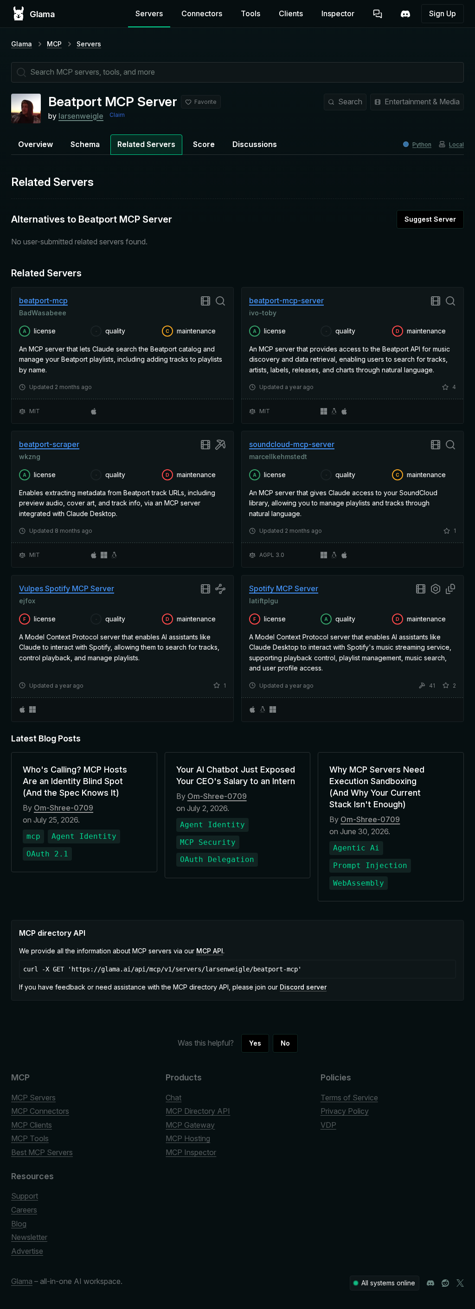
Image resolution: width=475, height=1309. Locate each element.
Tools (250, 13)
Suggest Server (430, 219)
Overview (35, 144)
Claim (117, 114)
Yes (255, 1043)
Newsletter (29, 1237)
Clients (291, 13)
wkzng (29, 456)
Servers (149, 13)
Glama (21, 44)
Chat (173, 1097)
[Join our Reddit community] (445, 1283)
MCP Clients (31, 1125)
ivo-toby (262, 312)
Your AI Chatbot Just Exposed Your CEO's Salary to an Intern (235, 775)
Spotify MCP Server (283, 588)
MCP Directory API (198, 1111)
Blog (18, 1223)
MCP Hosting (188, 1138)
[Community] (405, 14)
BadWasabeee (42, 312)
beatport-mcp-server (286, 300)
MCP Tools (30, 1138)
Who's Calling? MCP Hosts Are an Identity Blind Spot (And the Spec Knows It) (75, 781)
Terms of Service (349, 1097)
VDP (328, 1125)
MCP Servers (33, 1097)
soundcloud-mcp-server (291, 444)
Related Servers (146, 144)
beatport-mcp (43, 300)
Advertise (27, 1251)
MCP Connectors (40, 1111)
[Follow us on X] (460, 1283)
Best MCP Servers (42, 1152)
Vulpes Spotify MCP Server (66, 588)
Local (456, 144)
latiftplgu (263, 600)
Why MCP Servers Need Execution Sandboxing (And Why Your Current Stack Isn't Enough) (376, 787)
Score (204, 144)
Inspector (337, 13)
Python (421, 144)
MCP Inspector (191, 1152)
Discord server (303, 987)
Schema (85, 144)
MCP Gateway (190, 1125)
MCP (54, 44)
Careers (24, 1209)
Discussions (254, 144)
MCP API (209, 951)
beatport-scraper (49, 444)
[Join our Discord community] (430, 1283)
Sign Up (442, 13)
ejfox (27, 600)
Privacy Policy (345, 1111)
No (285, 1043)
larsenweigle (80, 116)
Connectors (201, 13)
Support (24, 1195)
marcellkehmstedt (278, 456)
